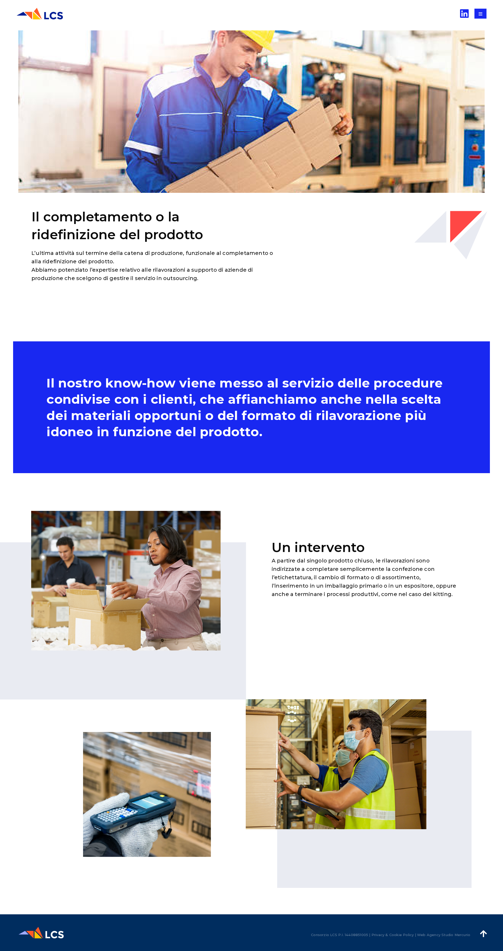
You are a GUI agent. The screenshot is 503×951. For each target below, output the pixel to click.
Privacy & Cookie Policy (392, 935)
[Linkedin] (464, 14)
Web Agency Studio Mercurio (443, 935)
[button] (480, 14)
